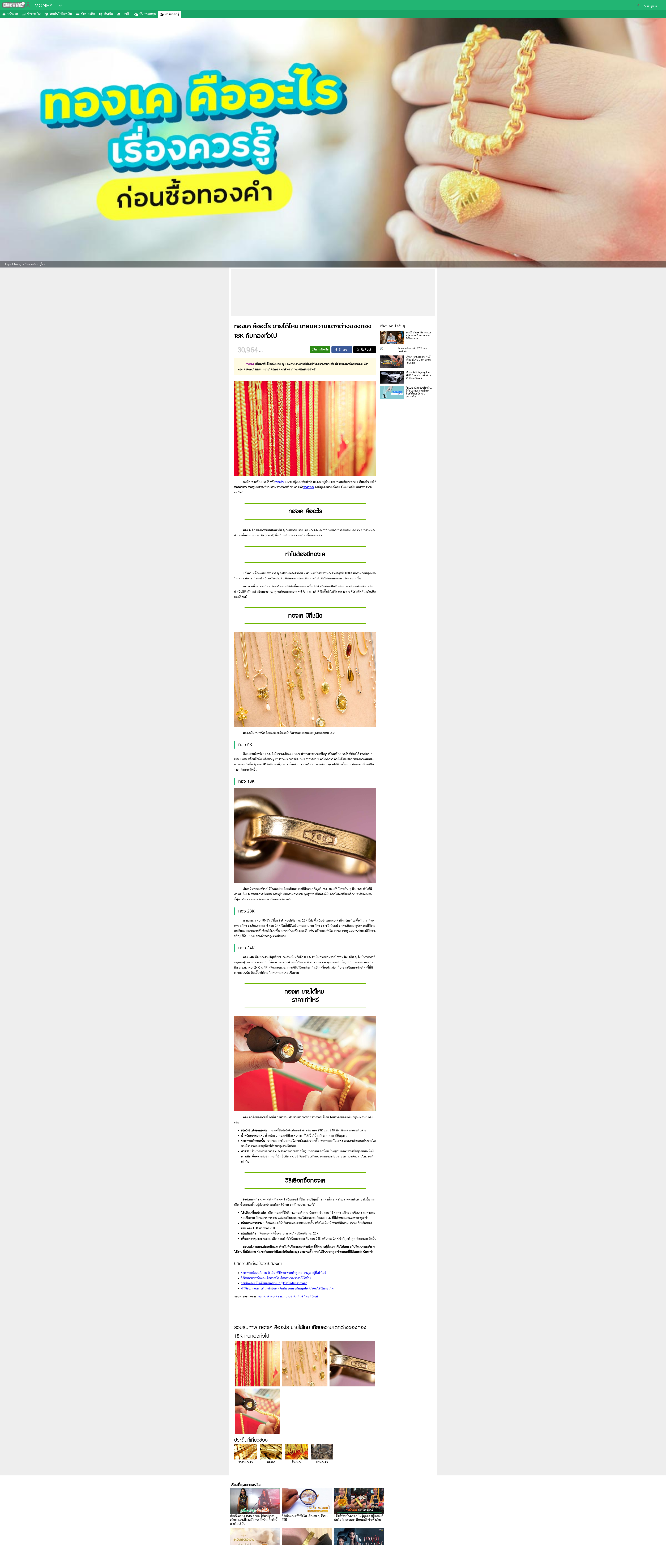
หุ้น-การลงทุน (147, 14)
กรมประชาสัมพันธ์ (291, 1296)
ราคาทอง (308, 487)
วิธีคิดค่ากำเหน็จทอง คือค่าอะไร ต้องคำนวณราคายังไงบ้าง (276, 1278)
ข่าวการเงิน (34, 14)
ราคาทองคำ (245, 1462)
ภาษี (126, 14)
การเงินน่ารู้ (172, 14)
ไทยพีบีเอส (311, 1296)
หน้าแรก (12, 14)
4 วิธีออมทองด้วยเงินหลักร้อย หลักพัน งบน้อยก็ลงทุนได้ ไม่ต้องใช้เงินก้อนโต (287, 1288)
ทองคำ (271, 1462)
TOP (657, 1539)
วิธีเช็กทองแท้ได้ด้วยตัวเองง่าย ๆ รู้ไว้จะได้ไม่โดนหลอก (274, 1283)
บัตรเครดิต (88, 14)
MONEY (43, 5)
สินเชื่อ (108, 14)
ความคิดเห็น (322, 349)
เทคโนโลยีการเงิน (61, 14)
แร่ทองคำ (322, 1462)
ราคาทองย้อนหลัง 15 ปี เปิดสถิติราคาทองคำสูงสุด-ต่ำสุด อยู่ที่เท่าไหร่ (283, 1273)
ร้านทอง (296, 1462)
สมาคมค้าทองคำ (268, 1296)
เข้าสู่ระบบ (652, 6)
